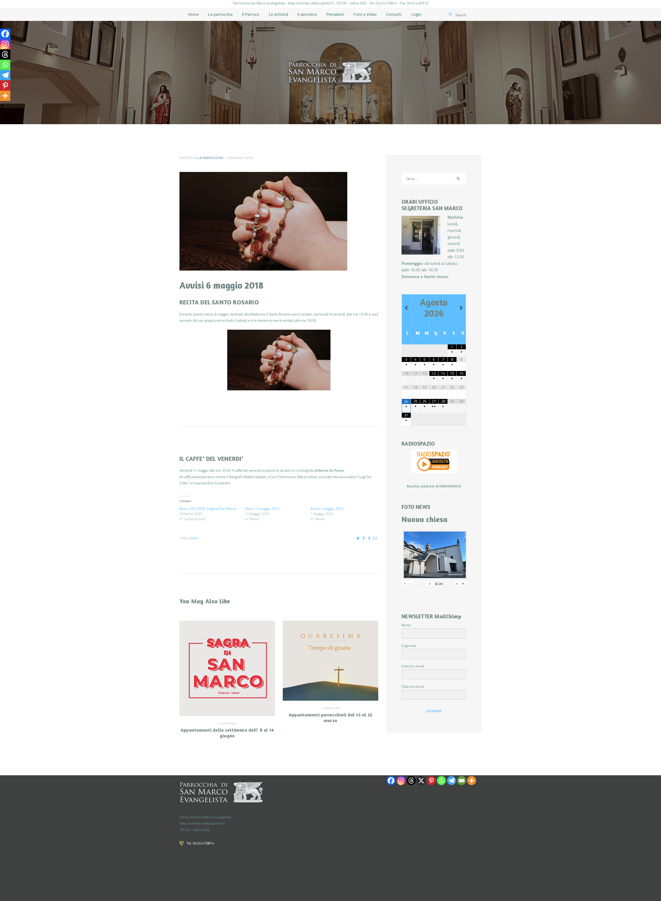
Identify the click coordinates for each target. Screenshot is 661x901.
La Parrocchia (210, 157)
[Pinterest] (5, 85)
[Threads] (5, 54)
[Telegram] (5, 75)
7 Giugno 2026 (227, 723)
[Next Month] (461, 307)
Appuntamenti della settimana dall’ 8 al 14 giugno (227, 732)
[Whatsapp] (5, 65)
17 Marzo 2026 (330, 708)
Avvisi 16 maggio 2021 (262, 508)
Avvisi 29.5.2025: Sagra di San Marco (207, 508)
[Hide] (2, 106)
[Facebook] (5, 34)
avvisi (194, 538)
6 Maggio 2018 (240, 157)
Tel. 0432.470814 (200, 843)
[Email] (461, 780)
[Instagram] (5, 44)
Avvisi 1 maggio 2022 (327, 508)
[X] (421, 780)
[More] (5, 96)
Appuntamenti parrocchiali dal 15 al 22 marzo (331, 717)
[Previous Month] (406, 307)
